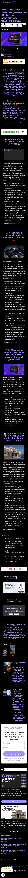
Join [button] (14, 455)
